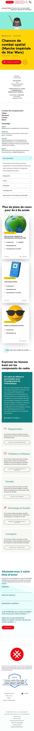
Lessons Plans (6, 8)
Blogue (9, 698)
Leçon (5, 181)
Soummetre (8, 627)
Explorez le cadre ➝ (12, 418)
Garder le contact (13, 62)
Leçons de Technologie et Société (17, 522)
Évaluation (6, 185)
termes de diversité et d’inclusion (17, 720)
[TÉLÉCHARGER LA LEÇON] (25, 62)
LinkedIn (26, 693)
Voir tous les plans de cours (17, 350)
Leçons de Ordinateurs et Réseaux (17, 469)
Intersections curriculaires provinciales (15, 195)
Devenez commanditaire (9, 700)
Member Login (19, 2)
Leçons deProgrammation (17, 442)
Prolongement (7, 190)
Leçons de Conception (17, 547)
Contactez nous (17, 716)
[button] (17, 613)
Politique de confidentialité (17, 722)
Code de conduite (17, 718)
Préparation (6, 176)
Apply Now (9, 2)
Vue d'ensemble (8, 158)
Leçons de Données (17, 496)
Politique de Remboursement (17, 726)
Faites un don (9, 695)
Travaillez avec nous (9, 693)
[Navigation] (30, 3)
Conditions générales (17, 724)
